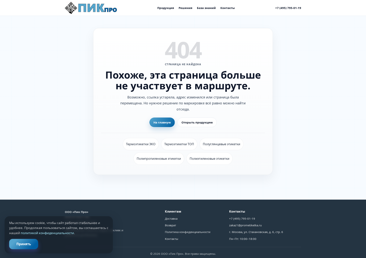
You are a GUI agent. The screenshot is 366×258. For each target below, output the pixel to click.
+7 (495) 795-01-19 (288, 8)
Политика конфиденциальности (187, 232)
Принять (23, 244)
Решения (185, 8)
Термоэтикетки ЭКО (141, 144)
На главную (162, 122)
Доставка (171, 218)
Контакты (227, 8)
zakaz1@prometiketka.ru (245, 225)
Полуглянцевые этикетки (221, 144)
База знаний (206, 8)
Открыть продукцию (197, 122)
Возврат (170, 225)
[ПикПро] (91, 7)
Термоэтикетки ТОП (179, 144)
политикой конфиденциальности (47, 233)
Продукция (165, 8)
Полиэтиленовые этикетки (209, 158)
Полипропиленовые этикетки (159, 158)
